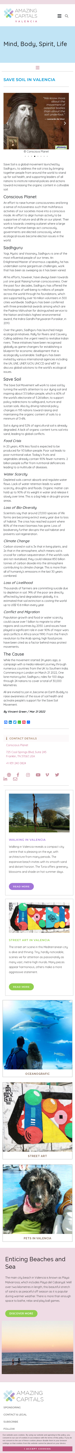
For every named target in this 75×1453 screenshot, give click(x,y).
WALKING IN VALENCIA (27, 839)
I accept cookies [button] (37, 1449)
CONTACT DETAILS (23, 738)
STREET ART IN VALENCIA (29, 940)
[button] (59, 16)
